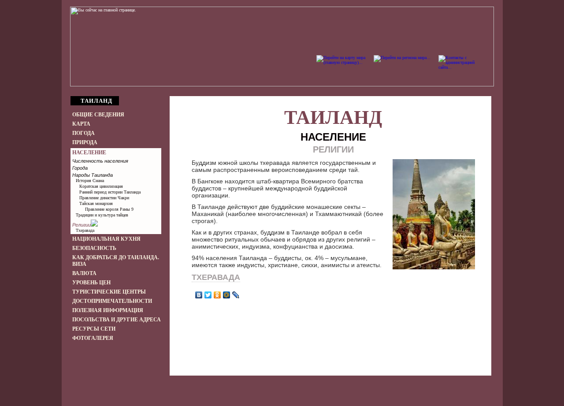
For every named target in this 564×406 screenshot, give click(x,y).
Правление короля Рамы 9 (109, 209)
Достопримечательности (112, 301)
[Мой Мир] (226, 295)
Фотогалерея (92, 338)
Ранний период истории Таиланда (110, 192)
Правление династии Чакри (104, 197)
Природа (84, 142)
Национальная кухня (106, 239)
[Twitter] (208, 295)
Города (80, 168)
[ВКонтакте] (199, 295)
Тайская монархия (96, 203)
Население (89, 152)
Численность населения (100, 161)
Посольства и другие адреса (116, 320)
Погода (83, 133)
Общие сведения (98, 115)
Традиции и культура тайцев (102, 214)
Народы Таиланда (92, 175)
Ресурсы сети (93, 329)
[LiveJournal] (236, 295)
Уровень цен (91, 282)
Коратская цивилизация (101, 186)
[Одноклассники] (217, 295)
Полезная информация (107, 310)
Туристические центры (109, 292)
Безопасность (94, 248)
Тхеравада (85, 230)
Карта (81, 124)
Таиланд (333, 117)
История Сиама (90, 180)
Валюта (84, 273)
